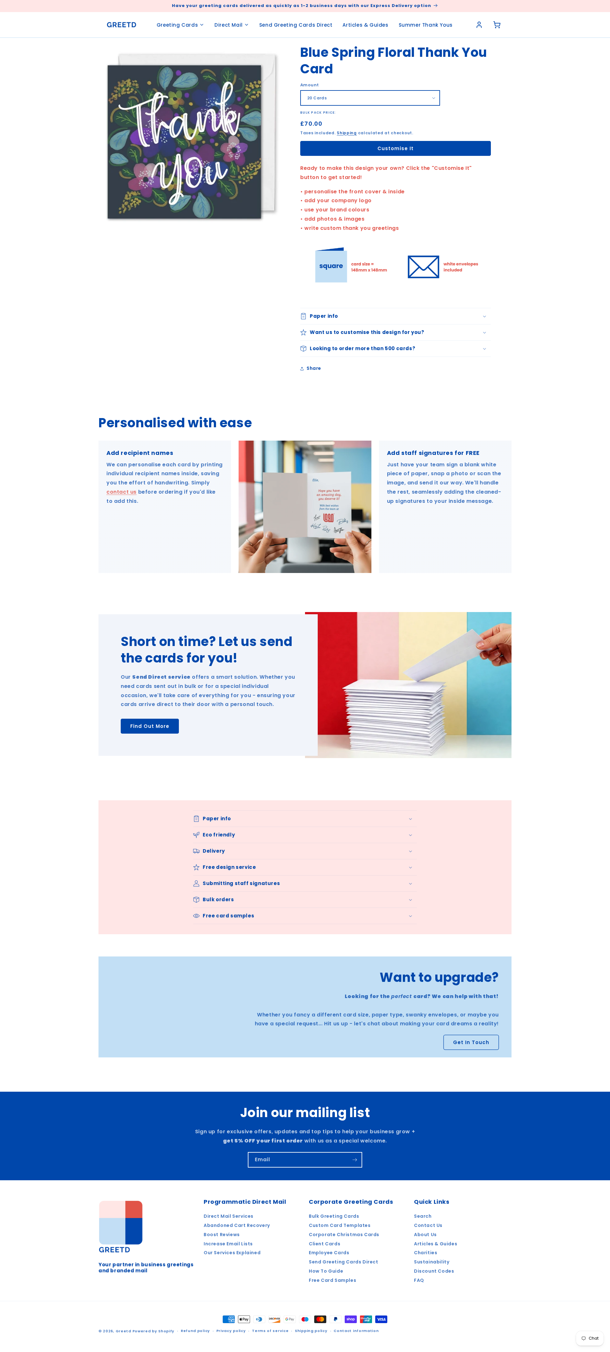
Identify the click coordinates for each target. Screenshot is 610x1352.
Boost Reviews (222, 1234)
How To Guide (326, 1271)
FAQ (419, 1280)
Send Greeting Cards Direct (296, 25)
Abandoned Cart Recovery (237, 1225)
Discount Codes (434, 1271)
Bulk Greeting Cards (334, 1216)
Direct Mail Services (229, 1216)
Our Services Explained (232, 1252)
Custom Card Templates (340, 1225)
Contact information (356, 1330)
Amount (309, 85)
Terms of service (270, 1330)
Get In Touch (471, 1042)
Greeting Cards (177, 25)
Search (423, 1216)
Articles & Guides (365, 25)
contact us (121, 492)
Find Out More (149, 726)
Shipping (347, 133)
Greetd (123, 1331)
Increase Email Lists (228, 1244)
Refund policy (195, 1330)
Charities (425, 1252)
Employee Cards (329, 1252)
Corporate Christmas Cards (344, 1234)
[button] (395, 316)
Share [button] (314, 368)
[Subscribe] (355, 1160)
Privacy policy (231, 1330)
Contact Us (428, 1225)
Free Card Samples (332, 1280)
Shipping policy (311, 1330)
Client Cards (324, 1244)
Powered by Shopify (153, 1331)
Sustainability (431, 1262)
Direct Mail (228, 25)
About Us (425, 1234)
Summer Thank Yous (426, 25)
